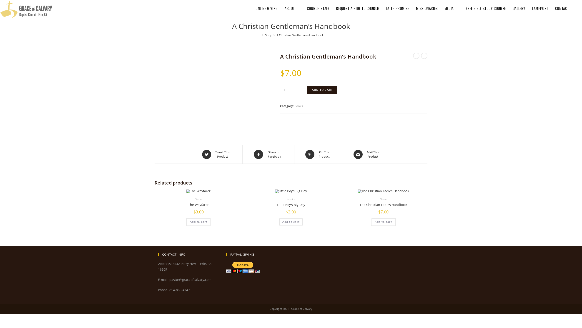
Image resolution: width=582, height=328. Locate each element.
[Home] (259, 35)
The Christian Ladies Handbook (383, 204)
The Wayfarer (198, 204)
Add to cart (322, 90)
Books (298, 106)
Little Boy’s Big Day (291, 204)
